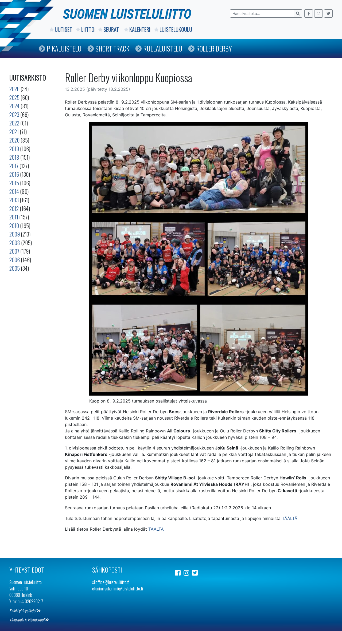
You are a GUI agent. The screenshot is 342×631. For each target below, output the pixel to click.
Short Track (112, 48)
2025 (14, 97)
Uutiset (63, 29)
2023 (14, 115)
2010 (14, 226)
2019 (14, 149)
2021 (14, 132)
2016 (14, 174)
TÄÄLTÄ (289, 518)
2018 (14, 157)
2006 (14, 260)
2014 (14, 191)
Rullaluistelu (162, 48)
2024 (14, 106)
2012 (14, 208)
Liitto (87, 29)
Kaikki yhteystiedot (23, 610)
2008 (14, 243)
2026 (14, 89)
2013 (14, 200)
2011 (13, 217)
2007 (14, 251)
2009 (14, 234)
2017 (13, 166)
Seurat (111, 29)
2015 (14, 183)
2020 (14, 140)
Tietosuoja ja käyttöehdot (27, 619)
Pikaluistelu (64, 48)
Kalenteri (139, 29)
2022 (14, 123)
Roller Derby (214, 48)
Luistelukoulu (176, 29)
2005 (14, 268)
